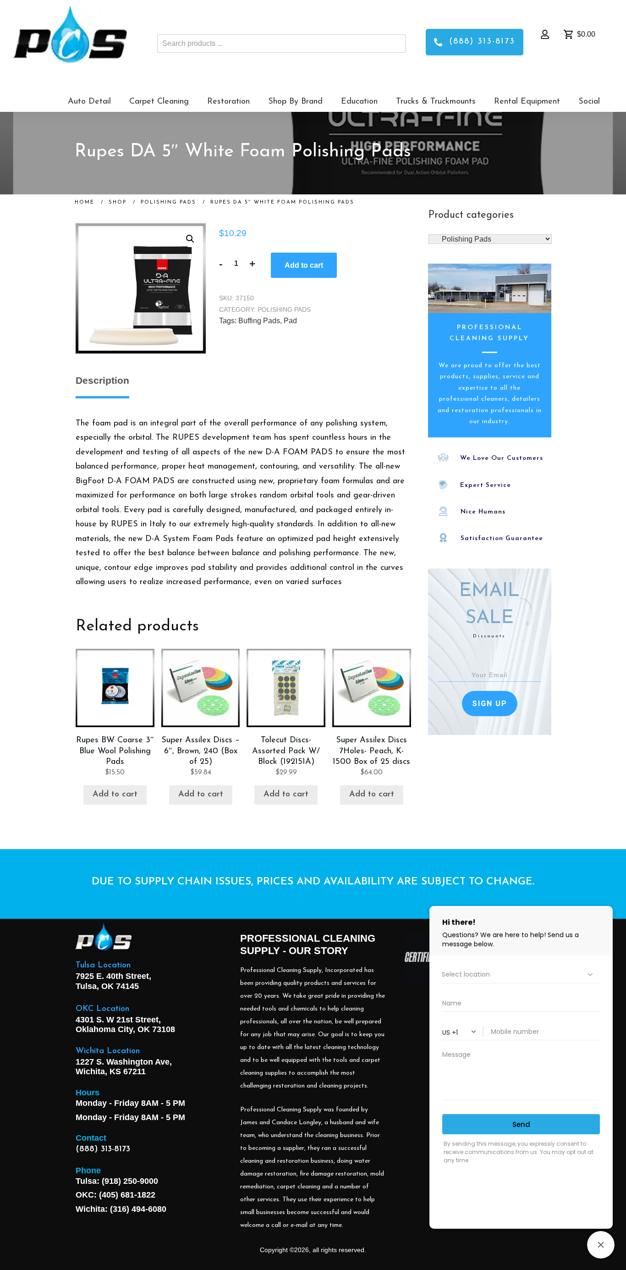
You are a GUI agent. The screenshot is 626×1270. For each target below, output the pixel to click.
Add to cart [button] (115, 794)
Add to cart (304, 265)
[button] (190, 239)
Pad (290, 321)
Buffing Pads (259, 321)
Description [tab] (102, 380)
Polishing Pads (284, 309)
